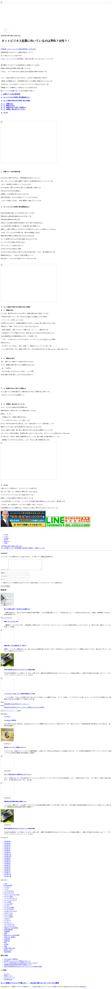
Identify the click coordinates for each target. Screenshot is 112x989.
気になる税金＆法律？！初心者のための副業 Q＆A (17, 609)
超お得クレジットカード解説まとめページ (15, 747)
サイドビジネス (9, 893)
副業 (5, 933)
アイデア (7, 887)
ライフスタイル (9, 924)
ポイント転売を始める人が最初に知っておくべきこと (17, 774)
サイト (3, 579)
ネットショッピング (10, 900)
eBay (5, 883)
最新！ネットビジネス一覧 (11, 621)
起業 (8, 546)
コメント (4, 569)
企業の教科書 (8, 929)
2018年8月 (7, 860)
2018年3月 (7, 869)
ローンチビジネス (9, 926)
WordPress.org (8, 979)
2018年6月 (7, 863)
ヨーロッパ (7, 922)
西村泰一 (31, 548)
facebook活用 (8, 885)
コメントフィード (9, 977)
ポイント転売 (8, 915)
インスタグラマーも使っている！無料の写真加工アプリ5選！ (20, 693)
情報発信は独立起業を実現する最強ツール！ (15, 801)
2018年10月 (7, 856)
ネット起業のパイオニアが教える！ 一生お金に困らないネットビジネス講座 (30, 983)
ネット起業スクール (7, 548)
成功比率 (25, 548)
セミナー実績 (8, 896)
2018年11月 (7, 854)
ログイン (7, 974)
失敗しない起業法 (9, 937)
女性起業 (4, 546)
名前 (3, 573)
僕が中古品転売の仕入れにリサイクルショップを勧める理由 (19, 669)
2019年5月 (7, 850)
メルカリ (7, 918)
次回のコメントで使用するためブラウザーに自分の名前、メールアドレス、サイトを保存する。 (33, 582)
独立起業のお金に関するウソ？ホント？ (16, 704)
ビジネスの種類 (9, 907)
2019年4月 (7, 852)
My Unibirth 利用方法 (10, 720)
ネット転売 (7, 902)
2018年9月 (7, 858)
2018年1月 (7, 872)
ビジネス (7, 905)
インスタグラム (9, 891)
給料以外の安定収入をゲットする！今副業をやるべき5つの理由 (24, 707)
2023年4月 (7, 843)
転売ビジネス (8, 950)
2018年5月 (7, 865)
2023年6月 (7, 841)
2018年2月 (7, 871)
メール (4, 576)
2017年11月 (7, 876)
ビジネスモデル (9, 909)
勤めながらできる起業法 (12, 935)
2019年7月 (7, 847)
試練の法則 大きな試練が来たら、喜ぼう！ (15, 645)
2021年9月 (7, 845)
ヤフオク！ (7, 920)
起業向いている (40, 548)
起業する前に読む (16, 546)
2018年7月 (7, 861)
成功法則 (7, 940)
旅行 (5, 942)
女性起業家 (17, 548)
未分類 (6, 944)
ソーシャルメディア (10, 898)
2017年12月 (7, 874)
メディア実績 (8, 916)
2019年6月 (7, 848)
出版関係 (7, 931)
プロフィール (8, 913)
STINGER (83, 986)
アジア (6, 889)
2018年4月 (7, 867)
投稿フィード (8, 976)
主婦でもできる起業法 (11, 928)
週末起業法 (7, 951)
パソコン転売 (8, 904)
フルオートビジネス (10, 911)
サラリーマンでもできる (12, 894)
